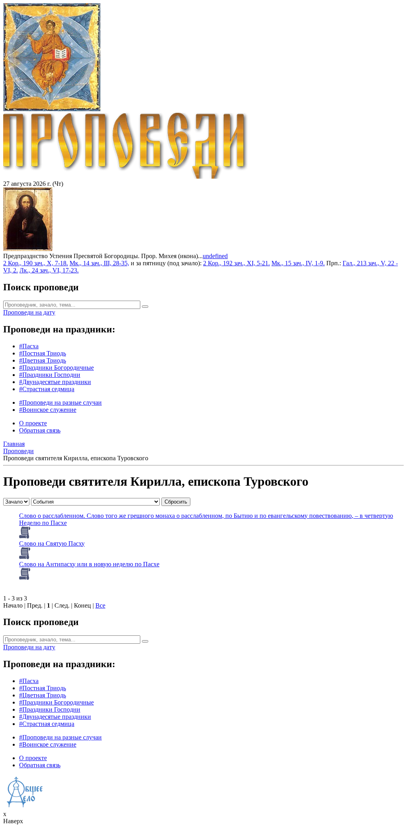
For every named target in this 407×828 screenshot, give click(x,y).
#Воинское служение (47, 409)
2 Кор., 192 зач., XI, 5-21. (236, 263)
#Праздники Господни (49, 374)
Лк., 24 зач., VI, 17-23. (49, 270)
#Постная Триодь (42, 353)
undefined (215, 256)
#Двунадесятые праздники (55, 381)
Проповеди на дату (29, 312)
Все (100, 605)
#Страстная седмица (46, 389)
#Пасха (29, 346)
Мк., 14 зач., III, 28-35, (99, 263)
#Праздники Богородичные (56, 367)
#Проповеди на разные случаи (60, 402)
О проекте (33, 423)
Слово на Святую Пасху (52, 543)
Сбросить (176, 502)
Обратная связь (39, 430)
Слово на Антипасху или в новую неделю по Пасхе (89, 564)
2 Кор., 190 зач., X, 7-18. (35, 263)
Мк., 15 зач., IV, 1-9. (298, 263)
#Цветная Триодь (42, 360)
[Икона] (27, 248)
